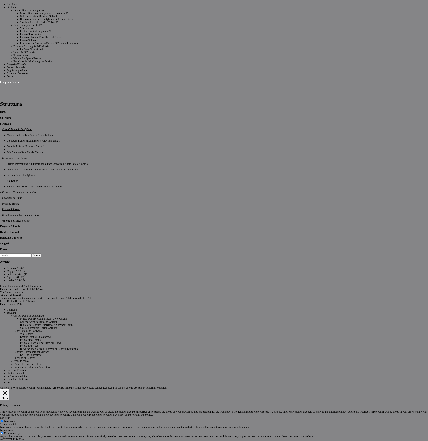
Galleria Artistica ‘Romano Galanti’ (39, 16)
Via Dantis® (26, 28)
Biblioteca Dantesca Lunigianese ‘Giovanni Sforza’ (47, 19)
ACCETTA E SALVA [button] (12, 439)
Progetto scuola (21, 55)
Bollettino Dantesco (17, 73)
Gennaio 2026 (14, 268)
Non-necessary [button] (8, 430)
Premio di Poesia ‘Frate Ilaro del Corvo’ (41, 37)
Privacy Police (16, 304)
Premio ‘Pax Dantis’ (30, 34)
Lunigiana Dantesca (10, 82)
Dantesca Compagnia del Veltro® (31, 46)
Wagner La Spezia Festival (27, 58)
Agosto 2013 (13, 277)
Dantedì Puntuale (16, 67)
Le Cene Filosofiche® (31, 49)
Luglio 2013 (13, 280)
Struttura (11, 7)
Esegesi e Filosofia (16, 64)
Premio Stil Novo (29, 40)
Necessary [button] (5, 417)
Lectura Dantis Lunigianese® (35, 31)
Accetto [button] (138, 387)
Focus (10, 76)
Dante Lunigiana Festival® (27, 25)
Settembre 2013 (15, 274)
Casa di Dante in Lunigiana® (28, 10)
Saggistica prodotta (17, 70)
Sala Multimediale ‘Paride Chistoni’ (39, 22)
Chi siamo (12, 4)
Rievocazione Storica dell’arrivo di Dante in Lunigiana (49, 43)
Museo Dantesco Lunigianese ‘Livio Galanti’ (44, 13)
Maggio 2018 (14, 271)
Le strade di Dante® (24, 52)
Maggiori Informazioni (155, 387)
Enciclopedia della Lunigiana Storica (32, 61)
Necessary (9, 421)
